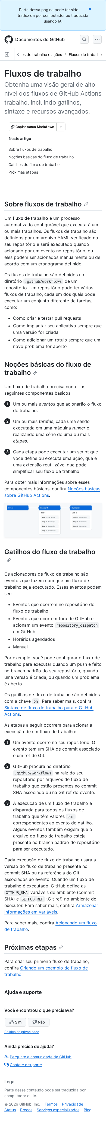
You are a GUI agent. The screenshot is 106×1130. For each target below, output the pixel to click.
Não (41, 1022)
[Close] (90, 9)
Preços (26, 1109)
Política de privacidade (21, 1032)
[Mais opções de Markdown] (61, 127)
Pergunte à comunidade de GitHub (40, 1056)
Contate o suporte (26, 1064)
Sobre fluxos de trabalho (43, 204)
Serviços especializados (58, 1109)
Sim (18, 1022)
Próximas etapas (30, 947)
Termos (51, 1104)
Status (10, 1109)
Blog (88, 1109)
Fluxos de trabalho (85, 54)
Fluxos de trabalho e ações (38, 54)
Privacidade (72, 1104)
